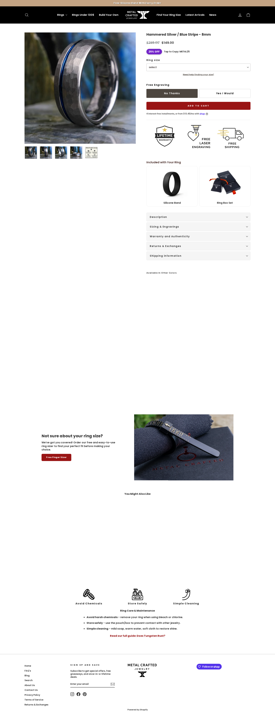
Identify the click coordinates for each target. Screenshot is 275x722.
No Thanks (172, 93)
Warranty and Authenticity (170, 236)
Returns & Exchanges (165, 246)
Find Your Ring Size (169, 15)
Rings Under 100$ (83, 15)
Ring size (153, 60)
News (212, 15)
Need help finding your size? (198, 74)
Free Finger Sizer (56, 457)
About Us (30, 685)
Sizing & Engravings (164, 226)
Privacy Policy (32, 695)
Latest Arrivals (195, 15)
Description (158, 217)
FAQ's (28, 670)
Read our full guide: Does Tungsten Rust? (137, 636)
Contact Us (31, 690)
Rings (61, 15)
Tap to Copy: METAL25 (177, 51)
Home (28, 665)
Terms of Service (34, 699)
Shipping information (165, 255)
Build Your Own (108, 15)
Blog (27, 675)
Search (29, 680)
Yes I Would (225, 93)
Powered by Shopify (137, 709)
